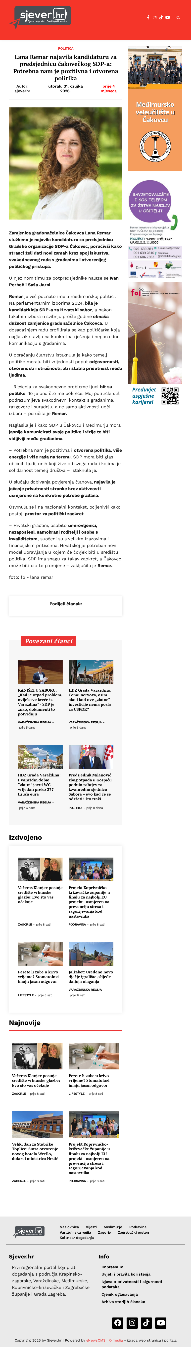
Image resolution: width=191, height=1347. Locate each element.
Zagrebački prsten (133, 1232)
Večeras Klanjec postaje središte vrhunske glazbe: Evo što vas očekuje (40, 894)
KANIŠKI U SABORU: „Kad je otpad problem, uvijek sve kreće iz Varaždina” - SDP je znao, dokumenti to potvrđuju (40, 702)
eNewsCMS (95, 1340)
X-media (116, 1340)
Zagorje (25, 924)
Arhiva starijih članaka (123, 1301)
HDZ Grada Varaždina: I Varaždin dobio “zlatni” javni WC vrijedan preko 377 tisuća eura (39, 785)
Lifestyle (26, 995)
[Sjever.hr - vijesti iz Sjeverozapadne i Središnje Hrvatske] (28, 1232)
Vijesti (91, 1227)
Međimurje (113, 1227)
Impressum (112, 1267)
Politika (65, 48)
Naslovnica (69, 1227)
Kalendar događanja (77, 1238)
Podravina (77, 924)
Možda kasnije (97, 30)
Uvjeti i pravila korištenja (125, 1274)
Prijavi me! (137, 30)
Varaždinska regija (34, 722)
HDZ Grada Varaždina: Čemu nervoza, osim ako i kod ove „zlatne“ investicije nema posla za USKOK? (90, 700)
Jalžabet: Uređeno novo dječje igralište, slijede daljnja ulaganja (91, 977)
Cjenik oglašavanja (119, 1294)
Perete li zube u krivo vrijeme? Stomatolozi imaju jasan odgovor (38, 977)
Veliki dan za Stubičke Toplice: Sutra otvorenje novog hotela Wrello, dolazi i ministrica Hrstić (35, 1151)
